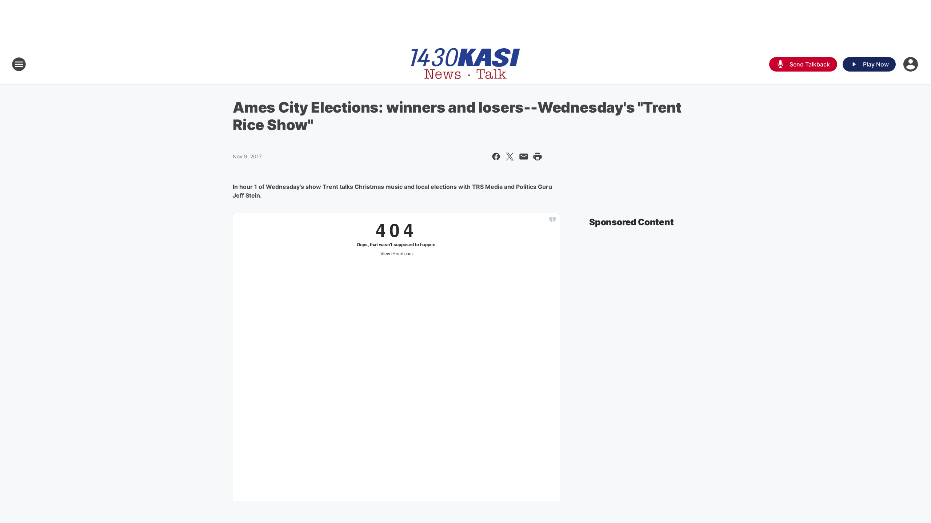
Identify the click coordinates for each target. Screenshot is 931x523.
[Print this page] (537, 156)
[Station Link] (465, 64)
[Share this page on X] (510, 156)
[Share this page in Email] (524, 156)
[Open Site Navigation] (19, 64)
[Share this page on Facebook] (496, 156)
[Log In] (911, 64)
